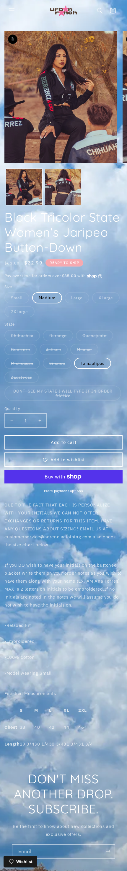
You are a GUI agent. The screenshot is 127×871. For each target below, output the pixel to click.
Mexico (87, 351)
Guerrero (24, 351)
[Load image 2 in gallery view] (63, 187)
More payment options (63, 490)
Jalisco (57, 351)
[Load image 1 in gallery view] (24, 187)
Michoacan (25, 364)
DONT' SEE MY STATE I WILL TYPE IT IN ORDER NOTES (63, 394)
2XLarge (23, 313)
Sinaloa (60, 364)
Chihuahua (25, 337)
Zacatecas (25, 378)
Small (20, 299)
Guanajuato (97, 337)
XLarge (109, 299)
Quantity (12, 408)
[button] (11, 10)
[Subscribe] (108, 851)
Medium (47, 297)
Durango (61, 337)
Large (80, 299)
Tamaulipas (93, 363)
